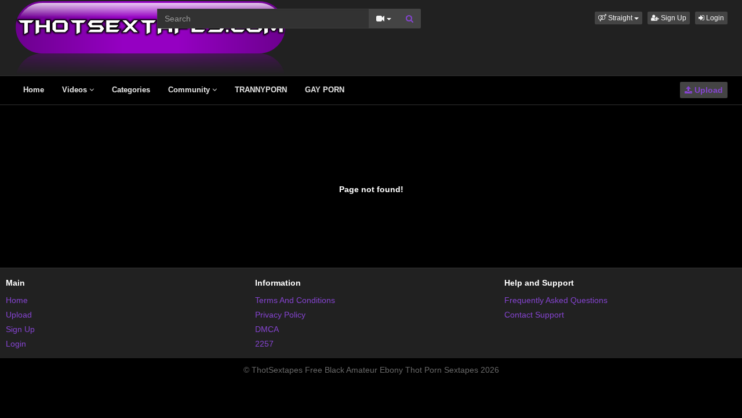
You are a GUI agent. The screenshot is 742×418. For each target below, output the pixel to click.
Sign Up (672, 18)
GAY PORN (324, 89)
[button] (618, 18)
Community (190, 89)
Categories (131, 89)
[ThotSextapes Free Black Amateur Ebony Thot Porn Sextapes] (150, 37)
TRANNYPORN (261, 89)
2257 (264, 343)
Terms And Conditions (295, 300)
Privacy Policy (280, 314)
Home (33, 89)
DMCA (267, 329)
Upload (707, 90)
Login (714, 18)
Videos (75, 89)
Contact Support (534, 314)
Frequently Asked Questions (556, 300)
